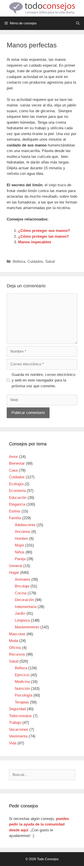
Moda (13, 641)
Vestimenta (18, 736)
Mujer (19, 545)
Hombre (21, 538)
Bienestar (17, 463)
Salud (50, 261)
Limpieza (22, 620)
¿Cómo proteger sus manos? (44, 231)
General (15, 566)
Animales (22, 579)
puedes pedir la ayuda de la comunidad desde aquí (39, 824)
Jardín (20, 613)
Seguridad (17, 709)
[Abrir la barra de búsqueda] (78, 23)
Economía (17, 491)
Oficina (15, 648)
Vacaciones (18, 729)
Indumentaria (26, 607)
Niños (19, 552)
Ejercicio (22, 675)
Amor (13, 457)
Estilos (14, 511)
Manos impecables (34, 242)
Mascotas (17, 634)
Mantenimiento (27, 627)
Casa (13, 470)
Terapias (22, 702)
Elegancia (17, 504)
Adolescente (25, 525)
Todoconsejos (20, 716)
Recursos (17, 654)
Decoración (24, 600)
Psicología (23, 695)
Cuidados (35, 261)
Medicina (22, 682)
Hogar (14, 572)
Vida (12, 743)
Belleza (19, 261)
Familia (15, 518)
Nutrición (22, 688)
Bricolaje (22, 586)
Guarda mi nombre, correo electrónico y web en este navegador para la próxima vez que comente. (43, 380)
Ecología (16, 484)
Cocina (20, 593)
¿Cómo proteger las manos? (43, 236)
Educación (17, 497)
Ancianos (22, 531)
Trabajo (15, 722)
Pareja (20, 559)
